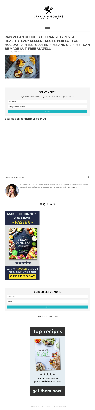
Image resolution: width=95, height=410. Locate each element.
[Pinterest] (47, 204)
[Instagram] (41, 204)
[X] (54, 204)
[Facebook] (44, 204)
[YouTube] (50, 204)
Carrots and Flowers (47, 11)
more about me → (72, 187)
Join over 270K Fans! (47, 317)
